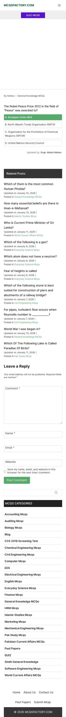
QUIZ (8, 655)
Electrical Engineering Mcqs (23, 574)
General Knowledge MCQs (31, 96)
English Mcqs (13, 581)
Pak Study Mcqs (23, 356)
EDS (7, 568)
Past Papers (12, 648)
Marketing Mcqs (15, 621)
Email (9, 447)
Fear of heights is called (20, 271)
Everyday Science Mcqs (27, 249)
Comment (12, 388)
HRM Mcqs (12, 608)
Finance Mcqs (14, 594)
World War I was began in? (22, 329)
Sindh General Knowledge (21, 661)
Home (16, 692)
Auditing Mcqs (14, 521)
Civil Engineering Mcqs (26, 302)
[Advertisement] (33, 54)
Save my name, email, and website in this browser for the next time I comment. (31, 471)
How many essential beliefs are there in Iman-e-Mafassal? (31, 206)
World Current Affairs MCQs (28, 235)
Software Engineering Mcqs (23, 668)
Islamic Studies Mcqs (25, 216)
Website (10, 461)
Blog (7, 534)
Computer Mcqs (15, 561)
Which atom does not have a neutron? (30, 256)
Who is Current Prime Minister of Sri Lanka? (29, 225)
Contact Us (46, 692)
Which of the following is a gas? (26, 242)
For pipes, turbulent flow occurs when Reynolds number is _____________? (30, 312)
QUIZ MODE (33, 15)
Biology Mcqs (13, 527)
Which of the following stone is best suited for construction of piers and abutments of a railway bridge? (29, 290)
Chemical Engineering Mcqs (23, 547)
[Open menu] (59, 5)
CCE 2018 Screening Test (21, 541)
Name (10, 433)
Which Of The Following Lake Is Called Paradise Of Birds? (30, 346)
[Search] (56, 492)
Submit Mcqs (42, 702)
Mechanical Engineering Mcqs (24, 628)
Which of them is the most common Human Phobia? (28, 186)
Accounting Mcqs (16, 514)
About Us (30, 692)
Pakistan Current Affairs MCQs (25, 641)
